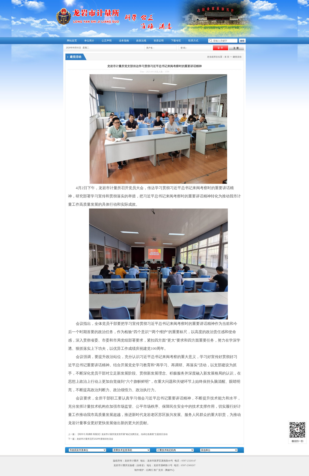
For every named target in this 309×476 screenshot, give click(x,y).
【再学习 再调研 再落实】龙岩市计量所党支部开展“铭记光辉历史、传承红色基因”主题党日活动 (122, 434)
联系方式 (193, 40)
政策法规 (141, 40)
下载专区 (176, 40)
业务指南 (124, 40)
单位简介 (89, 40)
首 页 (226, 57)
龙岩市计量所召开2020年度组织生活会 (95, 439)
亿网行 (149, 470)
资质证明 (159, 40)
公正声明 (107, 40)
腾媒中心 (170, 470)
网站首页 (72, 40)
